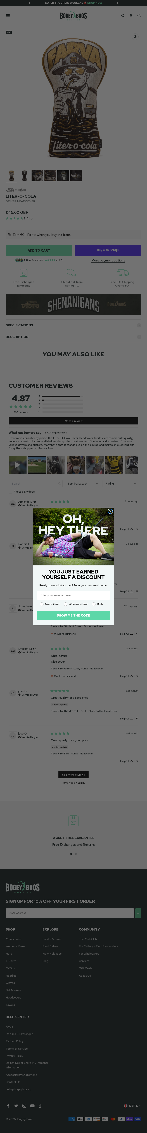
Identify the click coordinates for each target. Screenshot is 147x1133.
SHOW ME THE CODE (73, 615)
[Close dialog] (110, 511)
